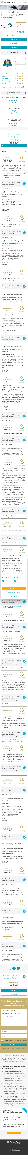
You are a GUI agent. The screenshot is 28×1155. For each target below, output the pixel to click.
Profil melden (22, 1061)
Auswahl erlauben (14, 592)
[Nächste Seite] (18, 968)
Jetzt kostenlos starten (14, 1133)
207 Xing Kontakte (18, 916)
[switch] (15, 577)
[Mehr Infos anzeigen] (7, 63)
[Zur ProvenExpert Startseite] (8, 3)
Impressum (14, 1149)
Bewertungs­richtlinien (6, 1148)
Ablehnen (14, 596)
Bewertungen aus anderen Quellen (21, 31)
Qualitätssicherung (15, 1148)
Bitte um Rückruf (8, 1040)
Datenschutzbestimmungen (16, 1048)
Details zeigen (20, 584)
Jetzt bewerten (14, 39)
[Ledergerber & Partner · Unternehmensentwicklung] (7, 25)
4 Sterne (17, 61)
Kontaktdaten (12, 52)
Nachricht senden (14, 1045)
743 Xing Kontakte (17, 606)
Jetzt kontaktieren (14, 47)
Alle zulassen (14, 588)
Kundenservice (6, 86)
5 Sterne (17, 58)
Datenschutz (22, 1148)
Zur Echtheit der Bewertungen (14, 35)
